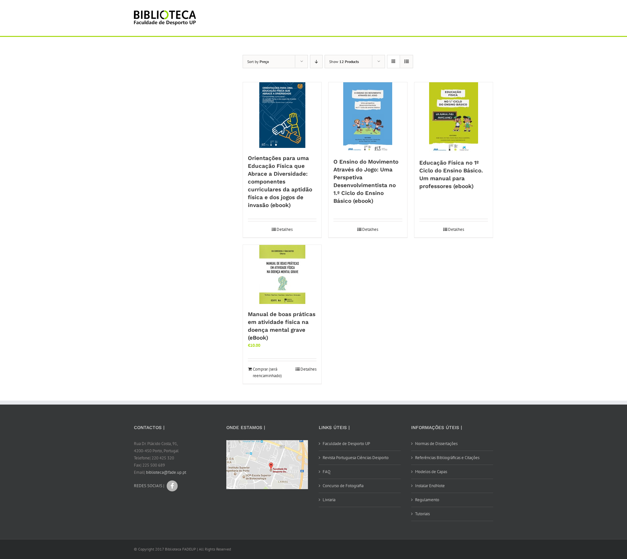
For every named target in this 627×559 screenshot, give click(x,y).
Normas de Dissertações (436, 443)
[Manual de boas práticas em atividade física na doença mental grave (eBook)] (282, 274)
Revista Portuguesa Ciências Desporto (356, 457)
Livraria (329, 500)
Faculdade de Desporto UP (346, 443)
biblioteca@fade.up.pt (166, 472)
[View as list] (406, 61)
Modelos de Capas (431, 471)
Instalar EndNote (430, 485)
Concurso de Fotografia (343, 485)
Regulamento (427, 500)
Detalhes (285, 229)
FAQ (326, 471)
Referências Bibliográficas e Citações (447, 457)
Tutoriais (422, 514)
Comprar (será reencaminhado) (267, 372)
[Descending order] (316, 61)
